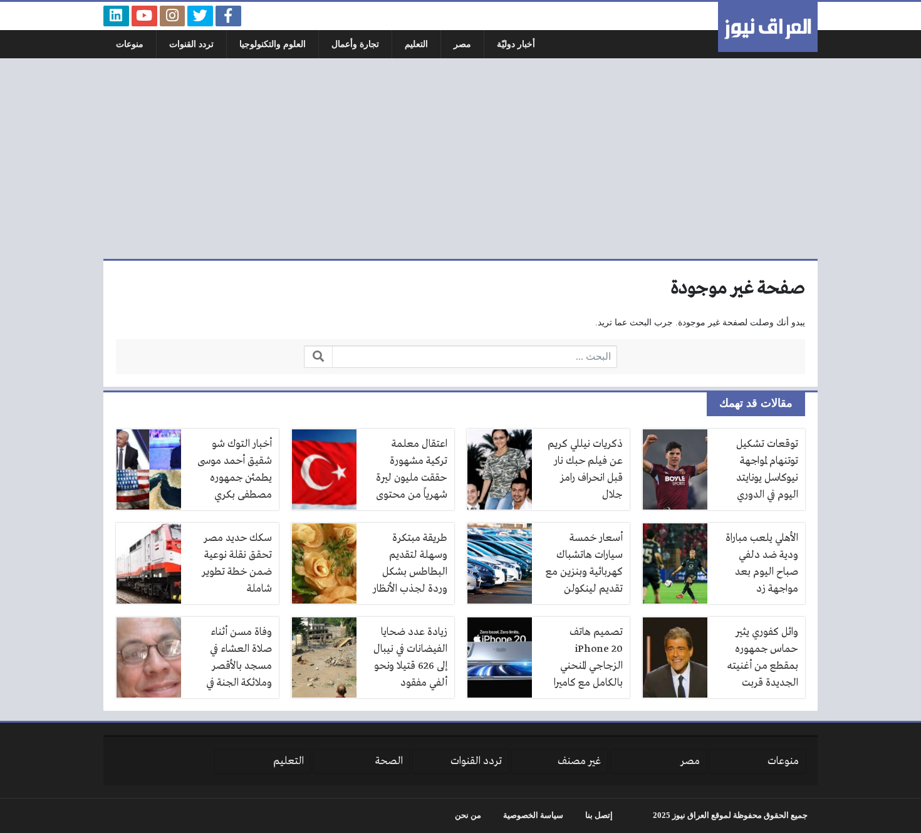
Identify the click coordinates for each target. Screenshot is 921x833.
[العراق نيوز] (768, 27)
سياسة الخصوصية (533, 815)
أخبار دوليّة (516, 44)
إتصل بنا (599, 815)
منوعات (129, 44)
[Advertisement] (460, 158)
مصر (462, 44)
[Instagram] (172, 16)
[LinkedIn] (116, 16)
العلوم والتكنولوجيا (272, 44)
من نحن (468, 815)
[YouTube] (144, 16)
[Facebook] (228, 16)
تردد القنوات (191, 44)
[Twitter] (200, 16)
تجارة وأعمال (355, 44)
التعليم (416, 44)
